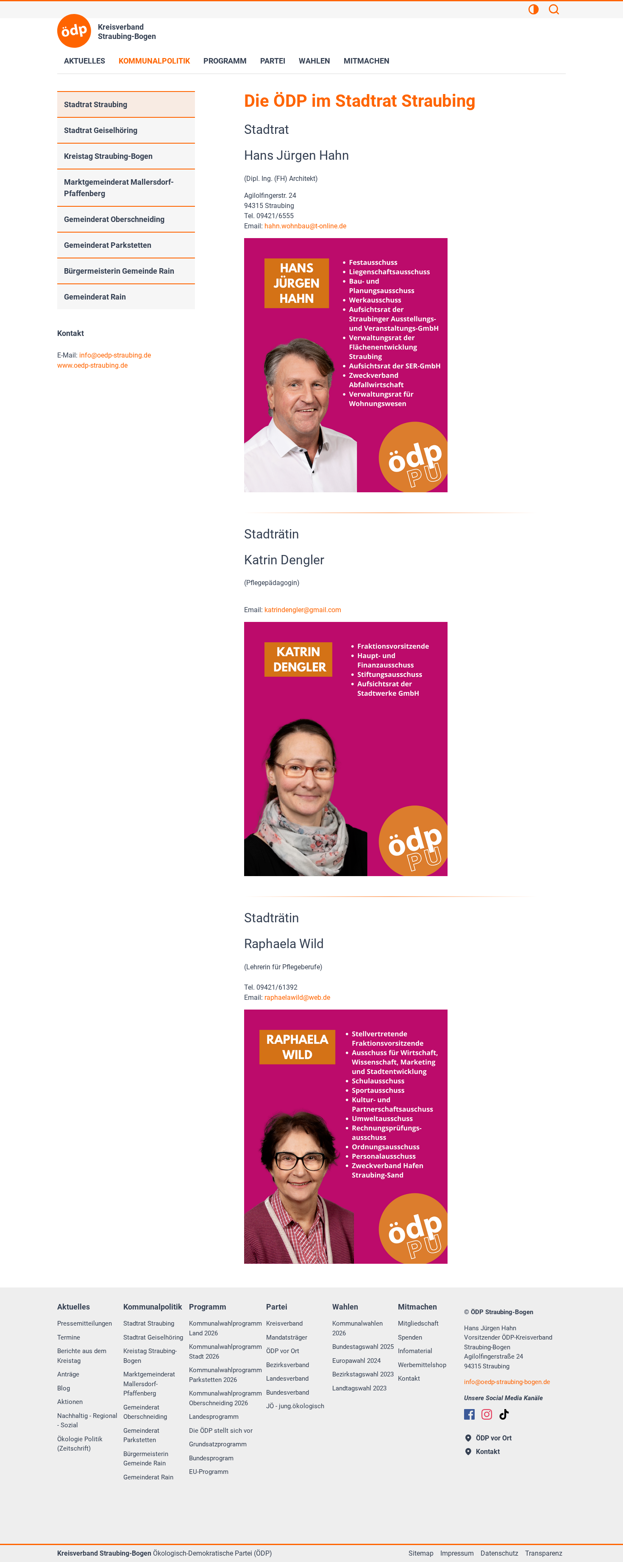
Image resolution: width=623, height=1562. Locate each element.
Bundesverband (287, 1392)
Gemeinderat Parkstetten (107, 245)
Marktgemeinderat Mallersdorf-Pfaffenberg (119, 188)
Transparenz (543, 1553)
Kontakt (409, 1378)
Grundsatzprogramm (218, 1444)
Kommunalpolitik (154, 60)
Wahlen (314, 60)
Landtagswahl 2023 (359, 1388)
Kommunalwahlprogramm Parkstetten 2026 (225, 1375)
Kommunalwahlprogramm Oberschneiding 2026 (225, 1398)
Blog (63, 1388)
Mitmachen (366, 60)
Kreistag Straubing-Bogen (108, 156)
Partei (272, 60)
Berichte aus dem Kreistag (81, 1356)
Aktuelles (84, 60)
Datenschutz (499, 1553)
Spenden (410, 1337)
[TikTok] (504, 1414)
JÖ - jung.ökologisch (295, 1406)
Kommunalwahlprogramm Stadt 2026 (225, 1351)
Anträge (68, 1374)
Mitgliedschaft (418, 1323)
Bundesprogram (211, 1458)
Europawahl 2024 (356, 1361)
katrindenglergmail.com (302, 610)
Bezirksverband (287, 1365)
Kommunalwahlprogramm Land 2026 (225, 1328)
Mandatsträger (286, 1337)
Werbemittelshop (422, 1365)
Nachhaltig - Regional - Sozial (87, 1420)
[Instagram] (486, 1414)
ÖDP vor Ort (282, 1351)
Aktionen (70, 1402)
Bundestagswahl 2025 (363, 1347)
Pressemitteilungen (84, 1323)
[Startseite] (74, 31)
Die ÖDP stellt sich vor (221, 1430)
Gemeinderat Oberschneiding (114, 219)
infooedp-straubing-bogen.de (507, 1382)
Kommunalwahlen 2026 (357, 1328)
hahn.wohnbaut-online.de (305, 226)
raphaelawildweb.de (297, 997)
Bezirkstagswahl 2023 (363, 1374)
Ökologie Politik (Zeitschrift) (80, 1444)
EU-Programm (208, 1472)
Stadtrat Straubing (95, 104)
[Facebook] (469, 1414)
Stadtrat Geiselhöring (100, 130)
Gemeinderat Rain (95, 296)
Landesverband (287, 1378)
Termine (68, 1337)
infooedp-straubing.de (115, 355)
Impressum (457, 1553)
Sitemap (421, 1553)
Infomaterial (415, 1351)
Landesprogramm (214, 1417)
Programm (225, 60)
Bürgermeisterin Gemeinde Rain (119, 270)
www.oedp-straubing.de (92, 365)
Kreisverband (284, 1323)
